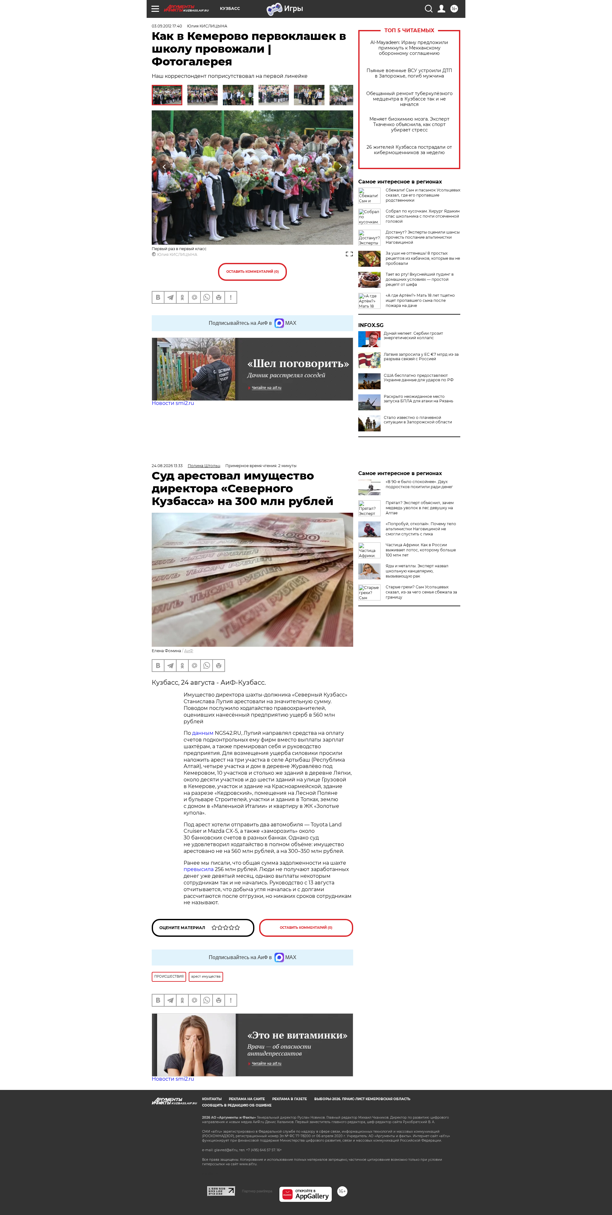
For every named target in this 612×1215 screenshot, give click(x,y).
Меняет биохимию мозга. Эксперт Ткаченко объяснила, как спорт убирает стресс (409, 124)
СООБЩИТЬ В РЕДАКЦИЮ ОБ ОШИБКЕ (237, 1105)
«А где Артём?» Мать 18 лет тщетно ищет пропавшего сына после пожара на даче (420, 300)
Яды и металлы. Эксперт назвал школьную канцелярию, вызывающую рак (417, 570)
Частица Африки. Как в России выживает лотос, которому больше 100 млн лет (421, 549)
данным (203, 733)
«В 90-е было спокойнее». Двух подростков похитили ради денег (419, 484)
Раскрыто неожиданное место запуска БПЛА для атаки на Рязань (418, 398)
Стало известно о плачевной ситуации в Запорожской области (418, 419)
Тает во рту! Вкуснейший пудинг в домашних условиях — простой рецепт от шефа (420, 279)
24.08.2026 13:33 (167, 465)
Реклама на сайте (247, 1099)
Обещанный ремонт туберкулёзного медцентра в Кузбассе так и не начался (409, 99)
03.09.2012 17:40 (167, 26)
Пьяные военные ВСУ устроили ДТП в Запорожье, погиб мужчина (409, 73)
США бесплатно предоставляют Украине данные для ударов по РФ (419, 377)
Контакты (212, 1099)
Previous (165, 166)
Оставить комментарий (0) (252, 272)
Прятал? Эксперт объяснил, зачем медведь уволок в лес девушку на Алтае (420, 507)
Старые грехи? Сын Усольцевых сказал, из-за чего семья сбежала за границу (421, 592)
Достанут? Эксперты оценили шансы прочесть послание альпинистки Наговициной (423, 237)
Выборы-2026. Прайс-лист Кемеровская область (362, 1099)
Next (340, 166)
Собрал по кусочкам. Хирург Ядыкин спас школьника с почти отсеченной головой (423, 216)
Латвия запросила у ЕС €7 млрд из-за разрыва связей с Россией (421, 356)
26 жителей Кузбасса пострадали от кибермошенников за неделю (409, 150)
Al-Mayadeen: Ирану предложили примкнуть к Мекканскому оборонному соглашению (409, 48)
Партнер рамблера (257, 1191)
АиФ (188, 650)
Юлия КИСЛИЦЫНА (177, 254)
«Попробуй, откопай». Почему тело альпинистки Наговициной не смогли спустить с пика (421, 528)
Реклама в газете (289, 1099)
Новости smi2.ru (173, 403)
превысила (199, 869)
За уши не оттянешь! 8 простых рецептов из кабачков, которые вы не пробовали (423, 258)
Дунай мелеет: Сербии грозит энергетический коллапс (413, 335)
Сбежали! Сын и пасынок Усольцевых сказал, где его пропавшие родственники (423, 195)
